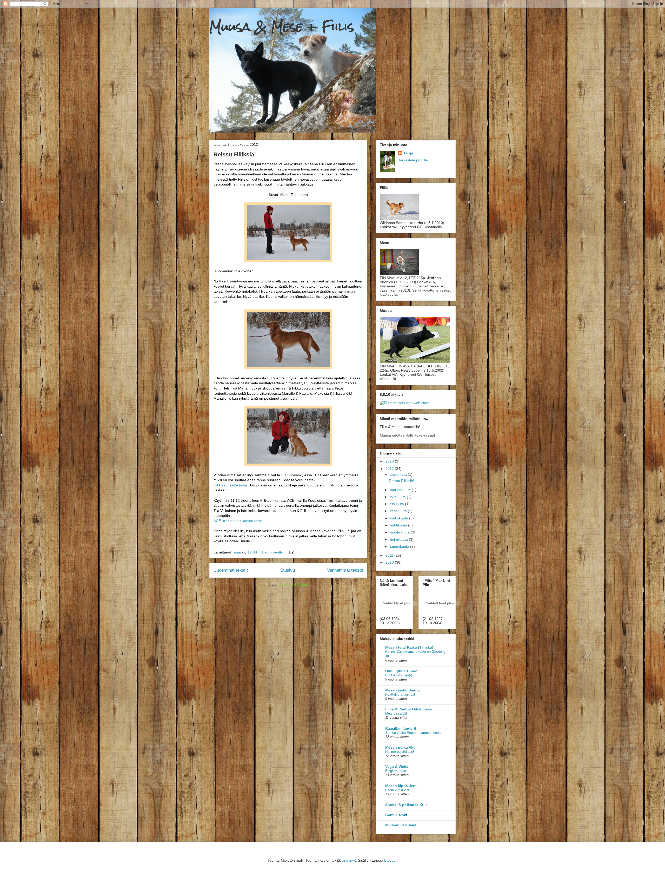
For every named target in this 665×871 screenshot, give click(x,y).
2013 (390, 461)
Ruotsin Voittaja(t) (398, 675)
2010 (390, 562)
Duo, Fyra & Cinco (401, 671)
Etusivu (287, 570)
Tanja (408, 153)
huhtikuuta (399, 525)
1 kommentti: (273, 552)
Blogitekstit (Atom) (293, 584)
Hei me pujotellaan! (399, 752)
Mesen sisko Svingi (402, 690)
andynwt (349, 860)
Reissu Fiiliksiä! (235, 154)
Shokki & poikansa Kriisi (407, 805)
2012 (390, 468)
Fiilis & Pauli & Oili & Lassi (408, 709)
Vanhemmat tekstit (345, 570)
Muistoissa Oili (396, 713)
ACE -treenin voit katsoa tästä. (238, 521)
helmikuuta (399, 539)
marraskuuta (401, 490)
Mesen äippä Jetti (401, 786)
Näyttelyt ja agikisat (400, 694)
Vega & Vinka (396, 766)
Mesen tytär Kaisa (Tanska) (409, 647)
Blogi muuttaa (395, 771)
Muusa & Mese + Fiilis (281, 27)
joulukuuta (399, 474)
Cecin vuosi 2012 (398, 790)
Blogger (390, 860)
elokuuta (397, 504)
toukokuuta (399, 518)
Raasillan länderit (400, 728)
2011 (389, 555)
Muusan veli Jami (400, 825)
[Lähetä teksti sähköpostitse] (291, 552)
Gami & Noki (396, 815)
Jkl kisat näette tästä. (231, 485)
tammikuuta (400, 546)
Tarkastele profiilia (413, 160)
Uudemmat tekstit (231, 570)
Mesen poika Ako (400, 747)
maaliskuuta (400, 532)
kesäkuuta (399, 511)
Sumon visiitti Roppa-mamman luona (413, 733)
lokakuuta (398, 497)
